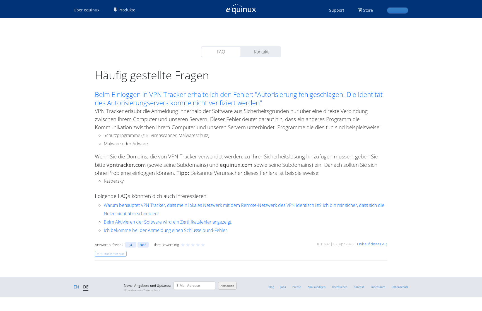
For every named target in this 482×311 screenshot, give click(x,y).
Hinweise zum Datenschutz (142, 290)
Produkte (126, 10)
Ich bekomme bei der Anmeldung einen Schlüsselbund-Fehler (165, 230)
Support (336, 10)
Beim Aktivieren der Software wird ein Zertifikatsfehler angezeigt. (168, 222)
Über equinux (86, 10)
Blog (271, 287)
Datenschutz (400, 287)
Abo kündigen (317, 287)
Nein (143, 245)
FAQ (221, 52)
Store (368, 10)
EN (76, 287)
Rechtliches (339, 287)
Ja (130, 245)
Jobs (283, 287)
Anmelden (227, 286)
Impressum (377, 287)
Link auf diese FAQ (372, 243)
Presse (296, 287)
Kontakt (261, 52)
